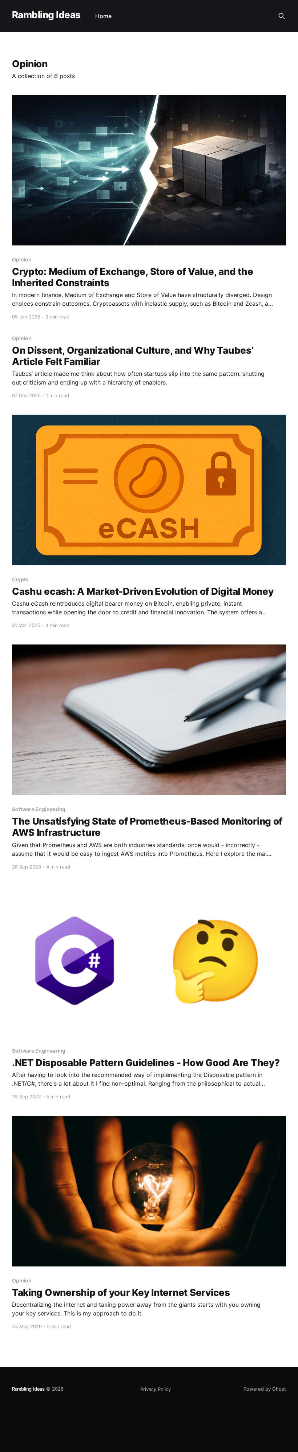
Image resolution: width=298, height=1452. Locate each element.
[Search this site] (281, 16)
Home (103, 16)
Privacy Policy (155, 1389)
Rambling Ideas (46, 15)
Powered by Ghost (264, 1389)
